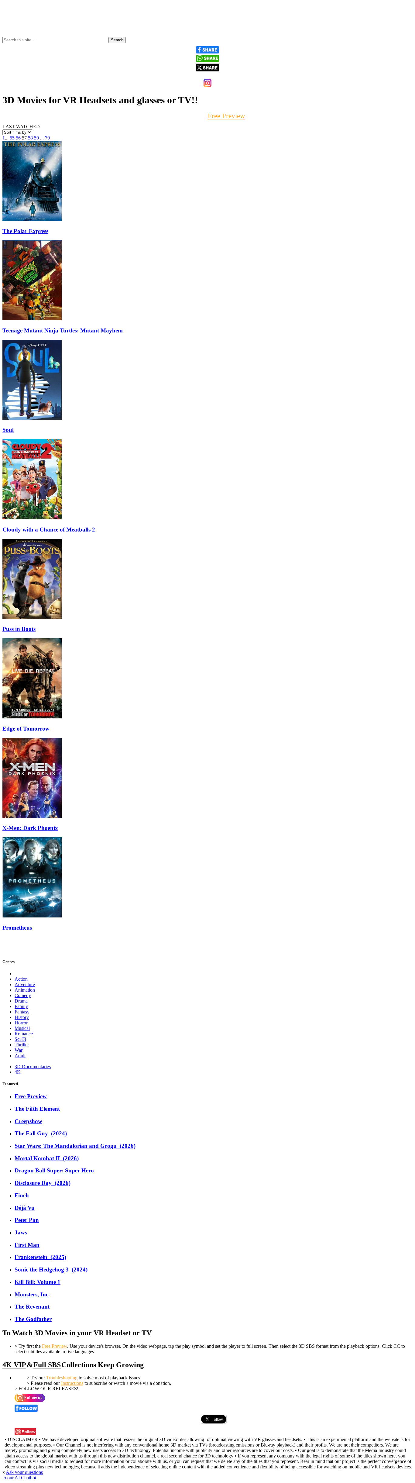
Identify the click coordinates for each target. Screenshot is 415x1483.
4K (18, 1072)
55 (12, 137)
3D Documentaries (33, 1066)
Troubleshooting (61, 1377)
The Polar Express (25, 231)
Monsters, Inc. (32, 1294)
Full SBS (47, 1365)
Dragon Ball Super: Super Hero (54, 1170)
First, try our (207, 116)
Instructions (72, 1383)
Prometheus (17, 927)
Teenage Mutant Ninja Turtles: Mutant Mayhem (62, 330)
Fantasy (22, 1011)
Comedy (23, 995)
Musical (22, 1028)
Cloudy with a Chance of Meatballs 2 (48, 529)
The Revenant (32, 1306)
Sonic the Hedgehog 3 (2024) (51, 1269)
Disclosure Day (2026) (42, 1183)
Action (21, 979)
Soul (8, 430)
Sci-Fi (20, 1039)
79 (47, 137)
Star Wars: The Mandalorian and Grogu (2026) (75, 1146)
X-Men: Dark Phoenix (30, 828)
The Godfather (33, 1319)
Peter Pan (27, 1220)
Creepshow (28, 1121)
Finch (22, 1195)
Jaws (21, 1232)
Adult (20, 1055)
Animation (25, 990)
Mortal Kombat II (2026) (47, 1158)
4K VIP (14, 1365)
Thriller (22, 1044)
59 (36, 137)
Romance (24, 1033)
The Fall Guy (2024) (41, 1133)
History (22, 1017)
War (18, 1050)
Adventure (25, 984)
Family (21, 1006)
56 (18, 137)
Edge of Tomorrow (26, 728)
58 (30, 137)
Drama (21, 1000)
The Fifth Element (37, 1109)
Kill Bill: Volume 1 (37, 1282)
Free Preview (31, 1096)
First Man (27, 1245)
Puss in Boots (19, 629)
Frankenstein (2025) (40, 1257)
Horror (21, 1022)
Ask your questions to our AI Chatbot (22, 1475)
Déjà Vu (25, 1208)
